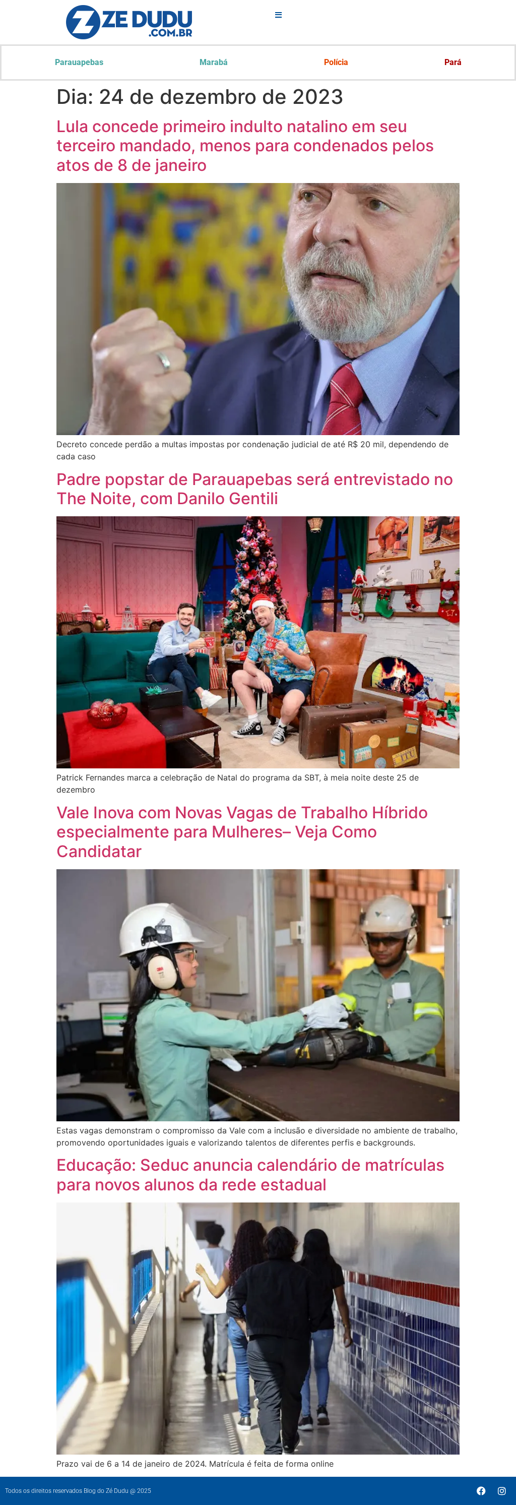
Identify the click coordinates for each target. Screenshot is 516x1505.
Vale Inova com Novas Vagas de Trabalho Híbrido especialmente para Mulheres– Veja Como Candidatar (242, 832)
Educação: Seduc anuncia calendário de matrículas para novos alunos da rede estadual (250, 1174)
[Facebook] (481, 1491)
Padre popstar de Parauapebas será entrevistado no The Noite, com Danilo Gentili (254, 488)
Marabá (214, 62)
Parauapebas (79, 62)
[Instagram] (502, 1491)
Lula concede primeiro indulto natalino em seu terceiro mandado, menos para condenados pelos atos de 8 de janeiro (245, 145)
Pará (453, 62)
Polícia (336, 62)
